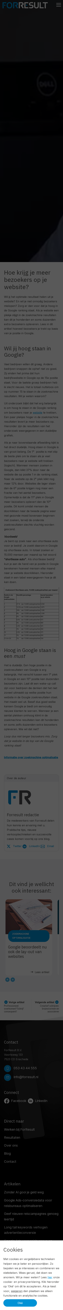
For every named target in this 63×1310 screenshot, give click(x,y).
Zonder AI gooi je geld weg (24, 1192)
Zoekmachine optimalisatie (21, 935)
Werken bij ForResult (19, 1129)
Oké (20, 1303)
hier (50, 1277)
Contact (10, 1162)
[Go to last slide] (7, 980)
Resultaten (12, 1138)
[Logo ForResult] (25, 5)
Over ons (11, 1145)
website (37, 412)
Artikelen (12, 1183)
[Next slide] (13, 980)
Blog (7, 1153)
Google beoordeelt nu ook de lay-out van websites (27, 951)
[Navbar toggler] (58, 5)
